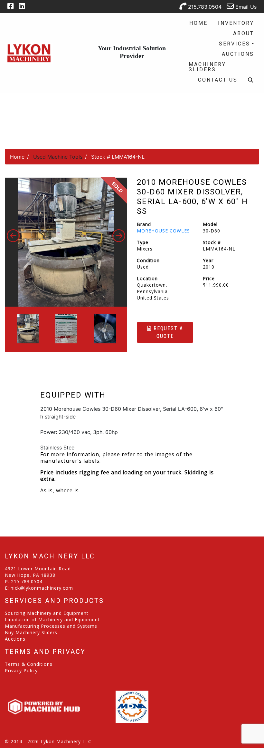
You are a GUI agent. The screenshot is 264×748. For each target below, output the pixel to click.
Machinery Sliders (207, 67)
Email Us (245, 7)
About (243, 33)
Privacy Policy (21, 670)
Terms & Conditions (28, 664)
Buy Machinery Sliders (31, 632)
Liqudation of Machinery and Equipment (52, 619)
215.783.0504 (204, 7)
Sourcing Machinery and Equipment (47, 613)
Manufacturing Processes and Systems (51, 626)
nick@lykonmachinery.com (42, 588)
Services (234, 44)
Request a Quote (167, 332)
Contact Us (218, 80)
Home (198, 23)
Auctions (238, 54)
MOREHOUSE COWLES (163, 231)
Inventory (236, 23)
